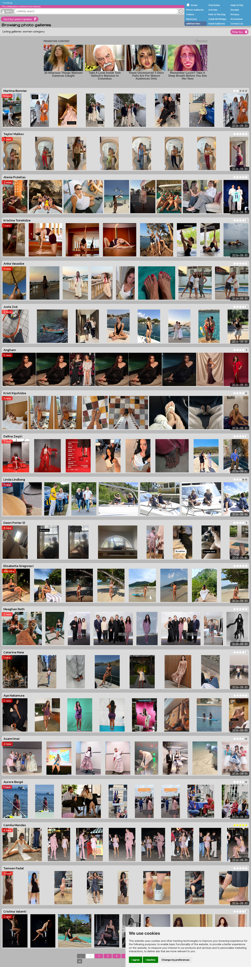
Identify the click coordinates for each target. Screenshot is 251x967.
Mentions (191, 19)
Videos (190, 14)
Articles (212, 10)
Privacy (235, 14)
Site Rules (214, 5)
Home (194, 5)
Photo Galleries (195, 10)
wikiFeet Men (193, 23)
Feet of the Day (217, 14)
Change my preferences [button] (176, 959)
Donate (235, 10)
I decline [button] (150, 959)
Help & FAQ (237, 5)
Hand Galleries (216, 23)
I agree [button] (136, 959)
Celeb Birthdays (217, 19)
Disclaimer (237, 19)
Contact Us (237, 23)
